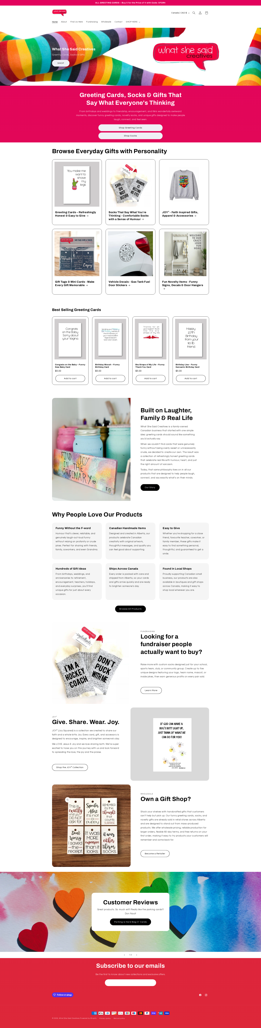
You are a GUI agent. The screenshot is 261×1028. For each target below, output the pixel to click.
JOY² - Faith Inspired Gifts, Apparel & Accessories (180, 214)
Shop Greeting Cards (130, 128)
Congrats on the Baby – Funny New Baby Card (70, 365)
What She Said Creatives (69, 1018)
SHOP (61, 63)
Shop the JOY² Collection (69, 767)
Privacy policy (105, 1018)
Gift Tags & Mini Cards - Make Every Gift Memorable (74, 283)
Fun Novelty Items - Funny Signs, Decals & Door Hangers (182, 283)
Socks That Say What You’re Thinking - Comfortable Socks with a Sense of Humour (129, 216)
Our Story (150, 487)
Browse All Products (130, 609)
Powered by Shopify (88, 1018)
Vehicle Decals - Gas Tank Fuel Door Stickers (129, 283)
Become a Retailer (155, 854)
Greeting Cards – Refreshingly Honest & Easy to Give (75, 214)
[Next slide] (137, 955)
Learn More (151, 690)
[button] (132, 22)
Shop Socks (130, 136)
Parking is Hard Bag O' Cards (130, 922)
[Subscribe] (153, 982)
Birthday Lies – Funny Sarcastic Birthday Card (187, 365)
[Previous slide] (124, 955)
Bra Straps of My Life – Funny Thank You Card (150, 365)
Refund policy (119, 1018)
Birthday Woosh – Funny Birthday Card (107, 365)
